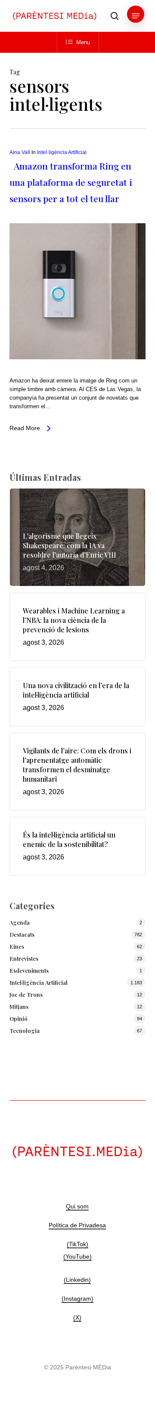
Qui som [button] (77, 1206)
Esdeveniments (29, 970)
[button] (135, 16)
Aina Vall (19, 152)
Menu (83, 42)
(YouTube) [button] (77, 1256)
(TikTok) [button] (77, 1244)
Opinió (18, 1018)
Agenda (19, 922)
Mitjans (18, 1006)
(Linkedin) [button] (77, 1279)
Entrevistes (23, 958)
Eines (16, 946)
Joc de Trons (26, 994)
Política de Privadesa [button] (77, 1225)
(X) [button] (77, 1317)
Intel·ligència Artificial (62, 152)
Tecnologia (24, 1030)
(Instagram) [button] (77, 1298)
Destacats (21, 934)
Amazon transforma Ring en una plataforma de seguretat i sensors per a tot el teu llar (70, 182)
